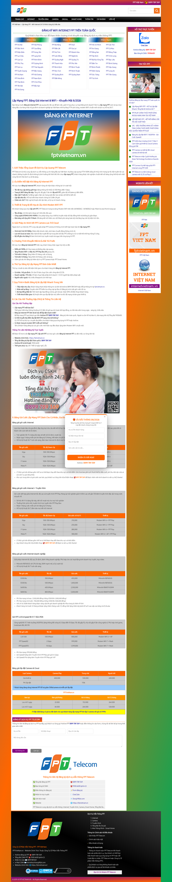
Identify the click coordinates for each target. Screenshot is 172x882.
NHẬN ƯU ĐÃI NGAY (86, 457)
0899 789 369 (89, 463)
